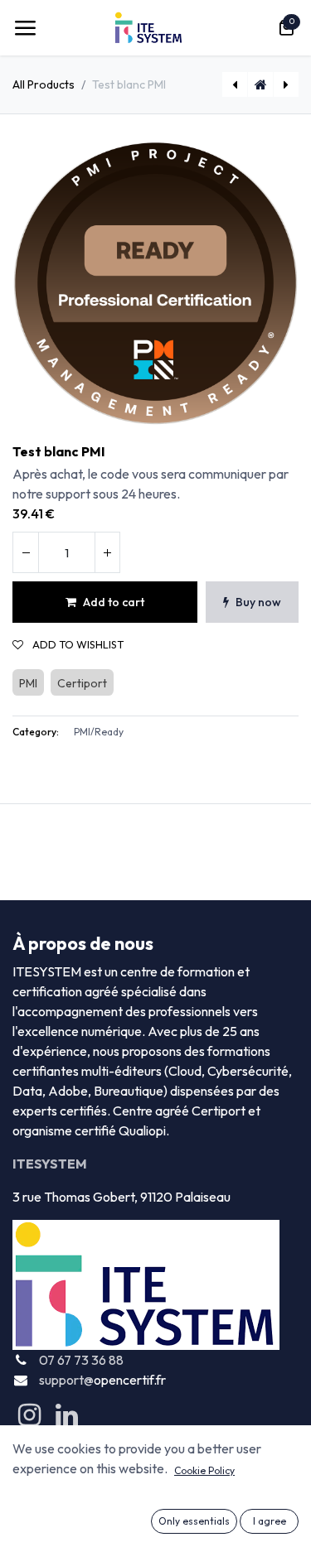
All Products (43, 84)
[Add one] (107, 552)
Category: (35, 731)
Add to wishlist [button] (77, 644)
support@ (66, 1379)
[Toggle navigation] (24, 28)
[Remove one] (25, 552)
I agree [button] (269, 1521)
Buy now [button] (258, 602)
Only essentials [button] (194, 1521)
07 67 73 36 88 (81, 1360)
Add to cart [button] (113, 602)
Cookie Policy (204, 1470)
